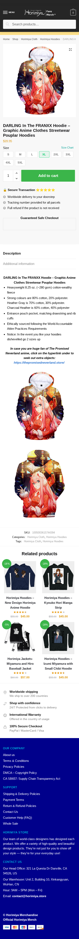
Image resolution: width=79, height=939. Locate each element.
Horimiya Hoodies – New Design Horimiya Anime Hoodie (20, 602)
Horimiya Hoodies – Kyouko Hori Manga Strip (58, 602)
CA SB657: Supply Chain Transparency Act (31, 778)
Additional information (18, 264)
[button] (8, 154)
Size (6, 148)
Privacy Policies (13, 766)
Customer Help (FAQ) (17, 817)
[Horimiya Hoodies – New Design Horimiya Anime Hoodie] (20, 577)
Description (12, 253)
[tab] (39, 253)
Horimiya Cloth (29, 39)
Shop (15, 39)
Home (6, 39)
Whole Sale (10, 823)
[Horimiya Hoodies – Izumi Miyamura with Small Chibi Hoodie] (58, 638)
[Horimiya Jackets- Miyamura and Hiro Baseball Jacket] (20, 638)
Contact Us (10, 811)
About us (9, 755)
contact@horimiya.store (29, 896)
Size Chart (67, 147)
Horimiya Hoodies (50, 39)
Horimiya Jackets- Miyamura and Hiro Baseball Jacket (20, 663)
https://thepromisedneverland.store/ (39, 362)
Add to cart (48, 175)
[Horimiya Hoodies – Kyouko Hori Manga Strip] (58, 577)
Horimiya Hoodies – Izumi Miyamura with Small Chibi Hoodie (58, 663)
